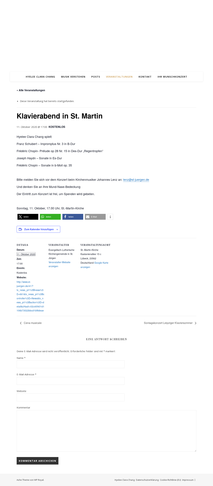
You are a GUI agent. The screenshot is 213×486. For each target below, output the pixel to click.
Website (21, 391)
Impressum (188, 479)
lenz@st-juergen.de (136, 179)
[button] (27, 217)
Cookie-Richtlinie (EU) (170, 479)
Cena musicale (32, 323)
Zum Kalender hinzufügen (39, 229)
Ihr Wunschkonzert (172, 76)
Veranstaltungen (119, 76)
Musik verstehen (73, 76)
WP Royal (39, 479)
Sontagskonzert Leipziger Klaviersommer (168, 323)
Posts (95, 76)
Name (21, 358)
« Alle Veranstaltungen (31, 90)
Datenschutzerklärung (147, 479)
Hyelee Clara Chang (40, 76)
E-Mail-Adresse (26, 374)
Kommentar (23, 407)
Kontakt (145, 76)
